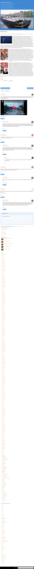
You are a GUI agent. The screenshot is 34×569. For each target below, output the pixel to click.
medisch (3, 480)
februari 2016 (3, 424)
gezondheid (3, 468)
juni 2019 (3, 370)
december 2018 (3, 378)
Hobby (2, 472)
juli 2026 (3, 255)
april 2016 (3, 421)
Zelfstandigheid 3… (10, 238)
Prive (2, 487)
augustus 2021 (3, 335)
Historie (3, 471)
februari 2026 (3, 262)
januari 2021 (3, 344)
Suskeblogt (2, 166)
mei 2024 (3, 290)
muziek (2, 482)
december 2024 (3, 281)
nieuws (7, 34)
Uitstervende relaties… (4, 233)
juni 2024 (3, 289)
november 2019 (3, 363)
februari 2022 (3, 327)
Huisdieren (3, 475)
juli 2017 (3, 401)
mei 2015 (3, 436)
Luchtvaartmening (4, 476)
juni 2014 (3, 451)
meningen (3, 34)
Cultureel (3, 463)
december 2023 (3, 297)
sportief (3, 491)
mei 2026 (3, 258)
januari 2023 (3, 312)
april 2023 (3, 308)
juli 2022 (3, 320)
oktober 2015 (3, 429)
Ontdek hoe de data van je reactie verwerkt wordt (19, 226)
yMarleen (3, 515)
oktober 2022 (3, 316)
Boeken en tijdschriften (4, 459)
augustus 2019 (3, 367)
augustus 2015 (3, 432)
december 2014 (3, 443)
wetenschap (18, 34)
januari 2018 (3, 393)
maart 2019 (3, 374)
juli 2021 (3, 336)
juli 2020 (3, 352)
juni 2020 (3, 354)
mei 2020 (3, 355)
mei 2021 (3, 339)
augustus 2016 (3, 416)
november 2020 (3, 347)
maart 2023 (3, 309)
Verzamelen (3, 499)
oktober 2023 (3, 300)
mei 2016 (3, 420)
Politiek (2, 486)
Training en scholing (4, 495)
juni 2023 (3, 305)
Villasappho (2, 134)
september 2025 (3, 269)
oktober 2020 (3, 348)
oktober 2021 (3, 332)
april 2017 (3, 405)
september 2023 (3, 301)
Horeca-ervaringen (4, 537)
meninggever (4, 121)
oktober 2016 (3, 413)
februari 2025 (3, 278)
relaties (2, 490)
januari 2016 (3, 425)
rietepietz (5, 246)
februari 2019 (3, 375)
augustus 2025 (3, 270)
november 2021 (3, 331)
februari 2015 (3, 440)
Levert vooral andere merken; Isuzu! (5, 88)
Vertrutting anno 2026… (4, 229)
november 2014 (3, 444)
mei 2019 (3, 371)
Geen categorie (3, 467)
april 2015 (3, 437)
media (1, 34)
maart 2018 (3, 390)
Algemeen (3, 456)
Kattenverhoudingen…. (30, 88)
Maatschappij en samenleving (5, 541)
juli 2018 (3, 385)
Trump (15, 34)
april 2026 (3, 259)
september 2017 (3, 398)
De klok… (3, 230)
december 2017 (3, 394)
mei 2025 (3, 274)
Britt (2, 506)
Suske (2, 514)
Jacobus (3, 507)
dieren (2, 464)
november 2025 (3, 266)
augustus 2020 (3, 351)
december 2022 (3, 313)
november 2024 (3, 282)
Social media (13, 34)
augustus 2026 (3, 254)
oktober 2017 (3, 397)
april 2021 (3, 340)
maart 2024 (3, 293)
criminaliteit (3, 460)
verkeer (3, 498)
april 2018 (3, 389)
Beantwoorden (2, 118)
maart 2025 (3, 277)
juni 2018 (3, 386)
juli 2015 (3, 433)
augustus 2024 (3, 286)
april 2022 (3, 324)
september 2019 (3, 366)
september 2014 (3, 447)
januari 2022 (3, 328)
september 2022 (3, 317)
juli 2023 (3, 304)
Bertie (1, 188)
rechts (11, 34)
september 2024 (3, 285)
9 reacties (21, 34)
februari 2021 (3, 343)
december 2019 (3, 362)
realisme (9, 34)
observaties (3, 483)
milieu (5, 34)
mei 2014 (3, 452)
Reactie (30, 222)
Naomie (3, 511)
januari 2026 (3, 263)
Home (18, 2)
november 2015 (3, 428)
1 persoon (5, 116)
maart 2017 (3, 406)
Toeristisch (3, 494)
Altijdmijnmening (6, 2)
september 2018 (3, 382)
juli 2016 (3, 417)
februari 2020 (3, 359)
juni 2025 (3, 273)
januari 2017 (3, 409)
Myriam (3, 510)
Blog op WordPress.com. (17, 567)
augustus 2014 (3, 448)
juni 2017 (3, 402)
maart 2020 (3, 358)
